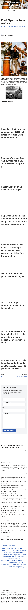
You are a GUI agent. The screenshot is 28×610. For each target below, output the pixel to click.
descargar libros (21, 550)
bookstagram (8, 550)
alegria (5, 545)
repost (21, 564)
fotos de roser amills (10, 556)
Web (4, 407)
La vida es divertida (10, 560)
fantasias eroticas (19, 552)
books (3, 550)
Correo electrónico (7, 402)
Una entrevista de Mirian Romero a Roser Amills (12, 506)
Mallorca (9, 564)
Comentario (6, 413)
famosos (14, 552)
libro (4, 562)
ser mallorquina (15, 567)
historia (22, 556)
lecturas (21, 560)
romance (24, 564)
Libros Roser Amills (19, 26)
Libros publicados (13, 562)
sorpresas (4, 568)
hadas (19, 556)
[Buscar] (8, 10)
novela (14, 564)
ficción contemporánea (14, 554)
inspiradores (17, 558)
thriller (12, 568)
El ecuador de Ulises (7, 26)
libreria (25, 560)
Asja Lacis (18, 545)
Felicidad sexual (5, 554)
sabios (3, 567)
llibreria (20, 562)
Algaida (9, 545)
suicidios (8, 568)
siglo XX (24, 567)
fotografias (22, 554)
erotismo (6, 552)
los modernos (4, 564)
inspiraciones (11, 558)
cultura (13, 550)
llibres (23, 562)
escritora (10, 552)
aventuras (23, 545)
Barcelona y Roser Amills (13, 548)
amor (13, 545)
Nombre (5, 397)
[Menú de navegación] (14, 11)
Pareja (18, 564)
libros (6, 562)
